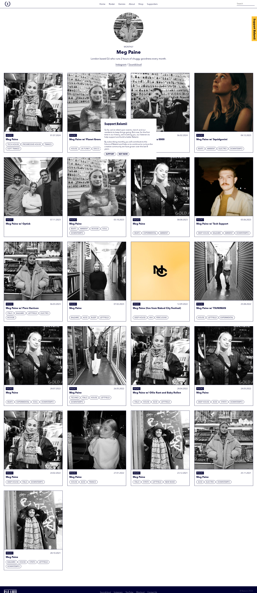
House (74, 149)
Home (102, 4)
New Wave (170, 482)
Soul (104, 229)
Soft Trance (13, 149)
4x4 (151, 318)
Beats (200, 149)
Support (110, 154)
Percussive (161, 318)
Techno (75, 398)
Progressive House (32, 144)
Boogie (95, 229)
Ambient (211, 149)
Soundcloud (135, 65)
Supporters (152, 4)
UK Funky (85, 149)
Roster (112, 4)
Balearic (217, 233)
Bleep (93, 318)
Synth (224, 402)
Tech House (13, 144)
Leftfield (32, 313)
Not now (123, 154)
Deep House (203, 233)
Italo (9, 313)
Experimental (150, 233)
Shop (140, 4)
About (132, 4)
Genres (121, 4)
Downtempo (236, 149)
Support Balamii (254, 29)
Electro (223, 149)
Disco (96, 149)
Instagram (121, 65)
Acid (85, 318)
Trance (48, 144)
